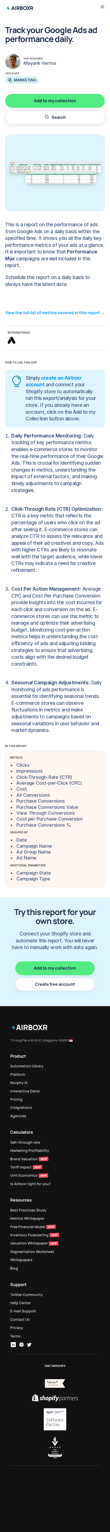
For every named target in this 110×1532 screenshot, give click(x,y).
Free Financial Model (27, 1226)
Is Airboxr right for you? (30, 1183)
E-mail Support (23, 1310)
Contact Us (20, 1319)
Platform (17, 1074)
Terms (15, 1336)
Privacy (16, 1327)
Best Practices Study (28, 1210)
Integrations (21, 1107)
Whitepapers (21, 1259)
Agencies (18, 1115)
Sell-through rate (25, 1142)
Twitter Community (26, 1294)
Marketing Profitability (29, 1150)
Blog (14, 1268)
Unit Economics (24, 1175)
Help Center (20, 1302)
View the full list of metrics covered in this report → (55, 312)
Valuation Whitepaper (29, 1243)
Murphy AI (19, 1082)
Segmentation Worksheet (32, 1251)
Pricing (16, 1099)
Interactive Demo (25, 1091)
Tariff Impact (21, 1167)
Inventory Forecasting (29, 1234)
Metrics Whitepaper (27, 1218)
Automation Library (26, 1065)
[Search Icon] (55, 117)
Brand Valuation (24, 1158)
